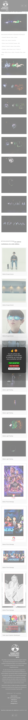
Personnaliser (14, 368)
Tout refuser (14, 366)
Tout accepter (14, 363)
